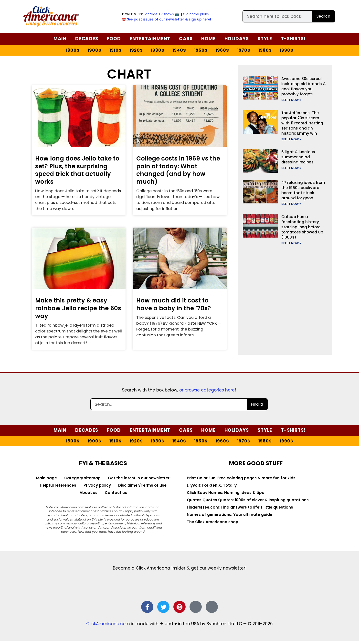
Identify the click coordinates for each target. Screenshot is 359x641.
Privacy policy (97, 485)
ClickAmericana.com (108, 624)
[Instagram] (196, 607)
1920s (136, 50)
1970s (243, 50)
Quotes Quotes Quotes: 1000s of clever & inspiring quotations (248, 499)
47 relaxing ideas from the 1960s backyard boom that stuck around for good (303, 190)
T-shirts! (293, 38)
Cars (185, 38)
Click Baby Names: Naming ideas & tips (225, 492)
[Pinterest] (179, 607)
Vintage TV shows (159, 14)
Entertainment (150, 38)
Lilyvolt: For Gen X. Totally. (212, 485)
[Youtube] (212, 607)
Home (208, 38)
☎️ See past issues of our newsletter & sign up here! (166, 19)
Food (114, 38)
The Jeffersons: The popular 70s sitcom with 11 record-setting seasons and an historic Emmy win (302, 123)
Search (323, 16)
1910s (115, 50)
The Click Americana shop (212, 521)
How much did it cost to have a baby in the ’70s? (173, 304)
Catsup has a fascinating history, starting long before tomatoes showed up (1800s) (302, 227)
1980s (265, 50)
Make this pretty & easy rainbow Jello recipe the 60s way (78, 308)
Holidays (236, 38)
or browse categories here (207, 390)
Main (59, 38)
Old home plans (196, 14)
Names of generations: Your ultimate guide (229, 514)
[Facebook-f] (147, 607)
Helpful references (58, 485)
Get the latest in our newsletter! (139, 478)
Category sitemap (82, 478)
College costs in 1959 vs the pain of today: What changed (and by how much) (178, 170)
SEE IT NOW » (291, 100)
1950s (201, 50)
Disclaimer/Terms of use (142, 485)
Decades (86, 38)
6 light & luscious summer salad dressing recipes (298, 157)
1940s (179, 50)
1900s (94, 50)
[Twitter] (163, 607)
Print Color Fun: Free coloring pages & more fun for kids (241, 478)
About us (88, 492)
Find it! (257, 404)
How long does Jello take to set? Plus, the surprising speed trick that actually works (77, 170)
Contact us (116, 492)
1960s (222, 50)
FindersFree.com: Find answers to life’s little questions (240, 507)
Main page (46, 478)
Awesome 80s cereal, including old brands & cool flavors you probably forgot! (303, 86)
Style (265, 38)
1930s (157, 50)
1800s (73, 50)
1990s (286, 50)
